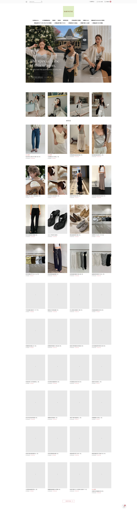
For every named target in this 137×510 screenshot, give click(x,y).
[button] (65, 81)
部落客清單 (65, 20)
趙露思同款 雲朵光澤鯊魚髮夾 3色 (33, 195)
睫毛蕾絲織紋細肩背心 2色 (97, 155)
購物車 (108, 1)
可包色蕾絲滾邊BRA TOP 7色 (32, 313)
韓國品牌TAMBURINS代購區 (97, 20)
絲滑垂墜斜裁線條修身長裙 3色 (98, 195)
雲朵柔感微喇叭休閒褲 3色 (31, 235)
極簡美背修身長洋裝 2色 (75, 195)
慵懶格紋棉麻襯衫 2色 (52, 430)
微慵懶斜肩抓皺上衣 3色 (31, 352)
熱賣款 (53, 20)
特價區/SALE (86, 20)
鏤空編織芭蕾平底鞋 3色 (75, 235)
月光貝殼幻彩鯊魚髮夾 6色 (53, 195)
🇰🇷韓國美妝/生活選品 (72, 23)
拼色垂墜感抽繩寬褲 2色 (53, 274)
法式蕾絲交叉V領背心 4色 (53, 156)
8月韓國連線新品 (46, 20)
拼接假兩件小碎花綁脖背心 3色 (32, 391)
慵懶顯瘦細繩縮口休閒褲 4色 (54, 508)
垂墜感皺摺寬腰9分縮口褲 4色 (76, 274)
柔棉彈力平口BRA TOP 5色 (98, 235)
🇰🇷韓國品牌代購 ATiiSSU (59, 23)
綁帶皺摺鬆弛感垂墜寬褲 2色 (76, 155)
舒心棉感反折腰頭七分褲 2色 (76, 313)
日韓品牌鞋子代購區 (76, 20)
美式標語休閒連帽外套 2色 (53, 391)
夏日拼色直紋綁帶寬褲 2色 (31, 430)
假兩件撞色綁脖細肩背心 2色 (32, 469)
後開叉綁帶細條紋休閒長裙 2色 (76, 352)
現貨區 (59, 20)
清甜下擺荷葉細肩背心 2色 (75, 430)
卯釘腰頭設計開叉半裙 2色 (75, 391)
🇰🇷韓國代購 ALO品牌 (84, 23)
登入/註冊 (100, 1)
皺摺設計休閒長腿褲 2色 (53, 313)
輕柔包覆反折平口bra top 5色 (32, 274)
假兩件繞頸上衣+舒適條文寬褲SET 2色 (78, 508)
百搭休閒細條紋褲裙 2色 (53, 469)
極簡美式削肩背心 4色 (96, 391)
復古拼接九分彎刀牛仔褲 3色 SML (33, 156)
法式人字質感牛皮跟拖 (52, 235)
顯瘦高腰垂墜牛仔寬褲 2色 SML (99, 469)
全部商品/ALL (36, 20)
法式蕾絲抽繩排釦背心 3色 (31, 508)
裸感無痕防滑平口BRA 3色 (75, 469)
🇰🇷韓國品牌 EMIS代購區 (97, 23)
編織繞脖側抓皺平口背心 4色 (98, 274)
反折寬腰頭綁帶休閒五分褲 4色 (98, 352)
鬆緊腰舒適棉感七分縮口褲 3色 (54, 352)
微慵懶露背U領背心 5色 (97, 430)
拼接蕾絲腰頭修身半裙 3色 (97, 313)
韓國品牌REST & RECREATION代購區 (43, 23)
